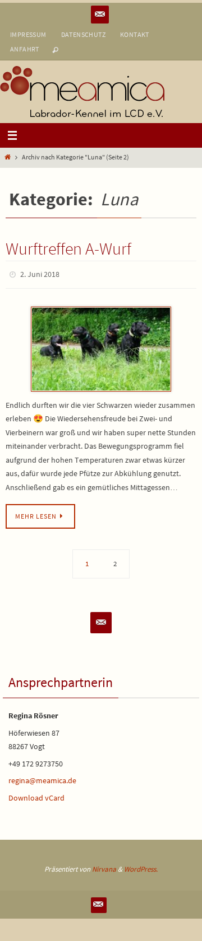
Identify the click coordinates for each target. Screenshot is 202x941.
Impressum (28, 34)
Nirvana (104, 866)
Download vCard (36, 796)
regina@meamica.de (42, 778)
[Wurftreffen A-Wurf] (101, 346)
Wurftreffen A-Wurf (68, 248)
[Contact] (100, 14)
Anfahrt (24, 49)
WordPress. (141, 866)
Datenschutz (83, 34)
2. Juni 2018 (39, 274)
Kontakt (134, 34)
